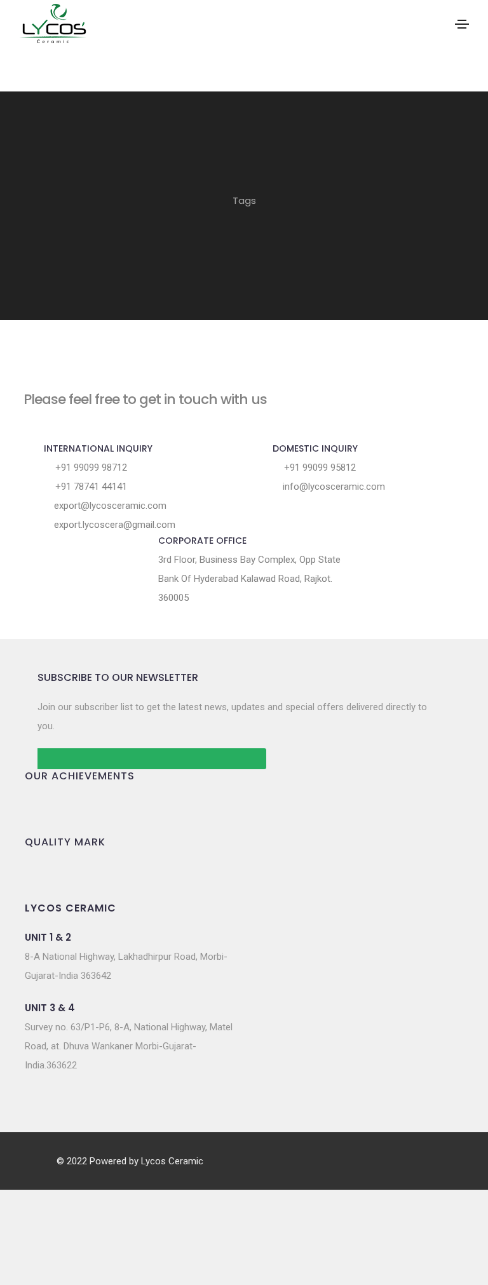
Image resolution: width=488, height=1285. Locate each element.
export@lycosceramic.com (108, 505)
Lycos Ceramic (172, 1161)
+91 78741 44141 (90, 486)
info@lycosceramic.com (332, 486)
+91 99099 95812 (318, 467)
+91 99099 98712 (90, 467)
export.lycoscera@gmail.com (113, 524)
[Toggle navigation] (462, 24)
